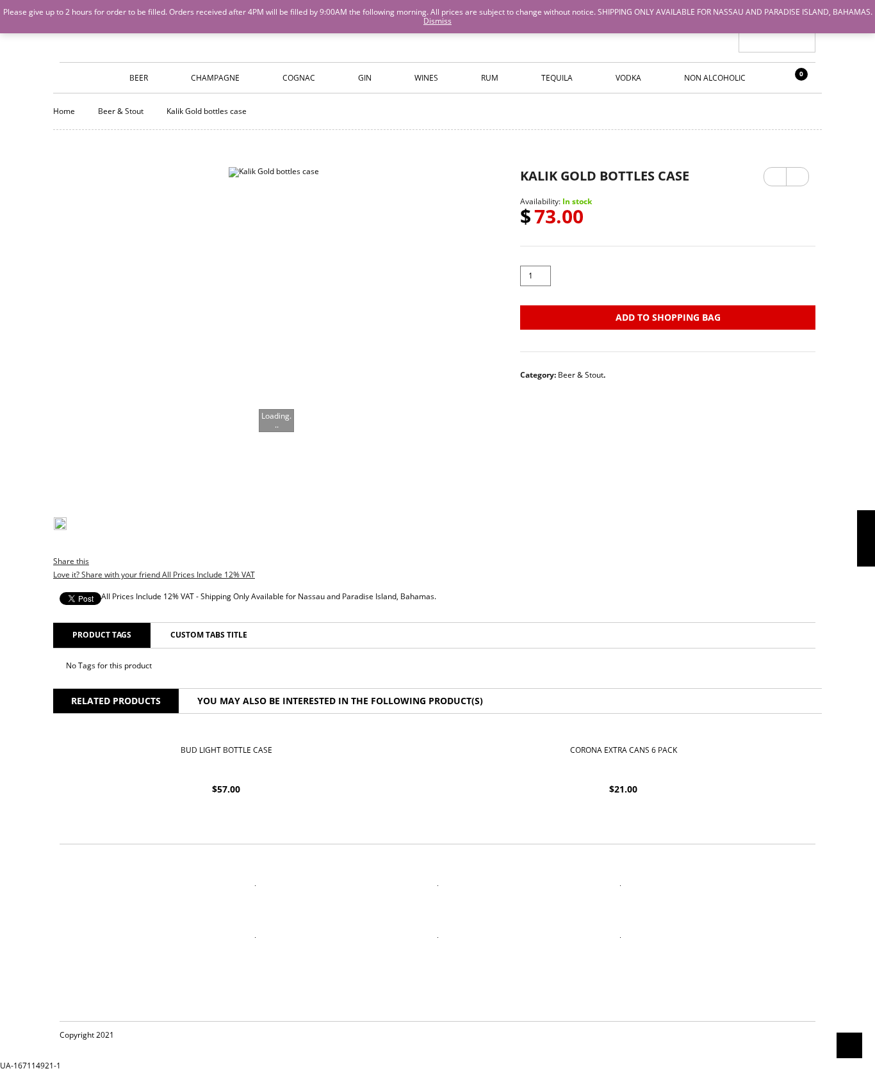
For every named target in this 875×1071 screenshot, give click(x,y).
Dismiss (437, 20)
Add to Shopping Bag (668, 317)
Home (64, 111)
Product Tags (101, 634)
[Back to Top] (849, 1045)
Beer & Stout (120, 111)
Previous (775, 176)
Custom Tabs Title (208, 634)
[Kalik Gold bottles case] (274, 328)
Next (797, 172)
